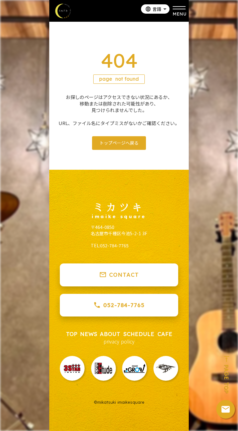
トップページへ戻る (119, 143)
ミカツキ (119, 207)
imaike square (119, 216)
